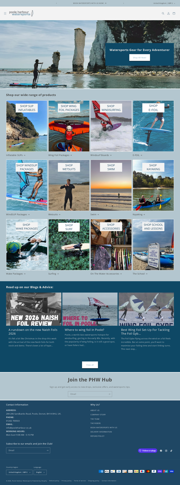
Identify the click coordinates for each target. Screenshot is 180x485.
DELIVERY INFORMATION (101, 432)
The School (139, 273)
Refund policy (54, 481)
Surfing (52, 273)
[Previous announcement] (56, 3)
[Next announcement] (123, 3)
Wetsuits (53, 214)
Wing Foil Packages (58, 155)
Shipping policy (93, 481)
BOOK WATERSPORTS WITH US (103, 427)
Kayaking (138, 214)
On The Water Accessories (104, 273)
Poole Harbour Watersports (22, 481)
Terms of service (80, 481)
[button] (5, 13)
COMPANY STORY (98, 415)
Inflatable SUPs (14, 155)
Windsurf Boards (99, 155)
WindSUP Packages (16, 214)
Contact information (109, 481)
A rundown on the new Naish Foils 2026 (33, 331)
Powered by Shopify (39, 481)
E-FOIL (136, 155)
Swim (93, 214)
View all (90, 365)
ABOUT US (95, 410)
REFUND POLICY (97, 436)
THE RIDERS (95, 423)
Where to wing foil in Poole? (84, 330)
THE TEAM (94, 419)
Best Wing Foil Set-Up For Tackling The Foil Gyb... (145, 331)
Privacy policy (67, 481)
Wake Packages (14, 273)
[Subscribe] (109, 394)
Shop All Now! (139, 57)
